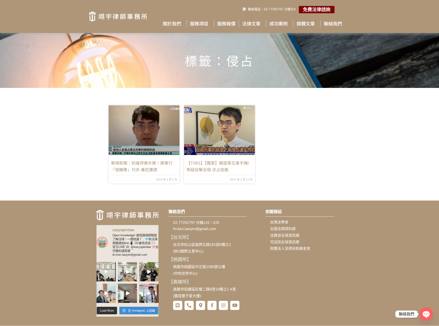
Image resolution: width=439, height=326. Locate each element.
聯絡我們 (333, 23)
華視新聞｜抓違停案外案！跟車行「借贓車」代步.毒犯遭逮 (142, 166)
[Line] (177, 305)
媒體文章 (306, 23)
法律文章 (251, 23)
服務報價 (226, 23)
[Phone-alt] (189, 305)
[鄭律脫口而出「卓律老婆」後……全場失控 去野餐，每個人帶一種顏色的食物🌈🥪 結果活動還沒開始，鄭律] (148, 271)
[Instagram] (223, 305)
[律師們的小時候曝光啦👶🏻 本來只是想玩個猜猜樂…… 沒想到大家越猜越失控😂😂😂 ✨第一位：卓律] (127, 293)
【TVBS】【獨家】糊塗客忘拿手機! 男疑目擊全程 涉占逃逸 (217, 166)
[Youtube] (234, 305)
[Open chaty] (426, 314)
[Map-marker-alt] (200, 305)
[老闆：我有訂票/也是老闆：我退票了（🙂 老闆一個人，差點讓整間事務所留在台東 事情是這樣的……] (148, 293)
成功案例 (278, 23)
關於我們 (172, 23)
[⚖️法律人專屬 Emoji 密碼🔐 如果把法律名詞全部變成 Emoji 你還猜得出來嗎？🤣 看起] (127, 271)
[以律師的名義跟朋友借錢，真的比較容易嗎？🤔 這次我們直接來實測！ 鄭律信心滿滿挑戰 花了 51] (106, 271)
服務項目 (199, 23)
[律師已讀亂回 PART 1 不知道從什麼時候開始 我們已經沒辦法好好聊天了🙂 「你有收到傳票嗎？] (106, 293)
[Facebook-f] (212, 305)
